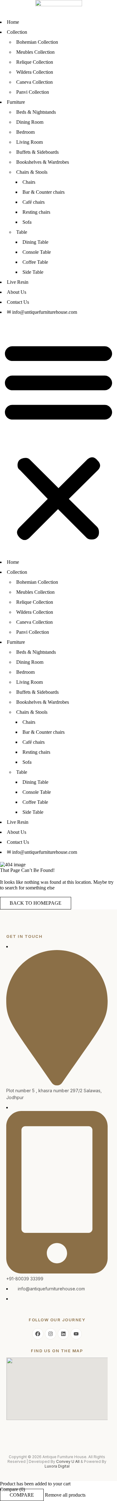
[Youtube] (76, 1333)
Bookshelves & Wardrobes (42, 162)
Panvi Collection (32, 92)
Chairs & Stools (31, 172)
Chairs (28, 182)
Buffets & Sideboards (37, 152)
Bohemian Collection (37, 42)
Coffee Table (35, 262)
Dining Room (29, 122)
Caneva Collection (34, 82)
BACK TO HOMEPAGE (35, 903)
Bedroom (25, 132)
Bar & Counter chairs (43, 192)
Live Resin (17, 282)
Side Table (32, 272)
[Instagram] (50, 1333)
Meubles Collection (35, 52)
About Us (16, 292)
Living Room (29, 142)
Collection (17, 32)
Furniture (16, 102)
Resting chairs (36, 212)
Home (13, 22)
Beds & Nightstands (36, 112)
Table (21, 232)
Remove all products (65, 1495)
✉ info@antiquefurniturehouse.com (42, 312)
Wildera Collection (34, 72)
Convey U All (68, 1461)
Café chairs (33, 202)
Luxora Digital (57, 1466)
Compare (22, 1495)
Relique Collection (34, 62)
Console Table (36, 252)
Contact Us (18, 302)
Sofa (27, 222)
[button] (58, 440)
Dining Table (35, 242)
